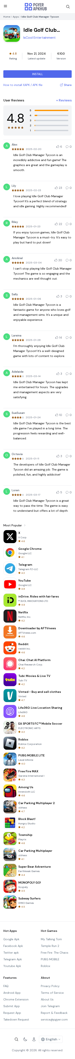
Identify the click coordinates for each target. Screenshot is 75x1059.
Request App (12, 1013)
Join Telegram (50, 1006)
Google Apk (11, 939)
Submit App (11, 1006)
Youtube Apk (12, 966)
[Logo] (36, 7)
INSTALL (37, 74)
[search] (68, 6)
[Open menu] (5, 6)
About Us (47, 999)
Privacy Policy (50, 986)
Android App (12, 993)
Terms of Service (52, 993)
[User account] (34, 1039)
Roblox (45, 966)
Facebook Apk (13, 946)
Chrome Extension (16, 999)
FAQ (6, 986)
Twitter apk (11, 952)
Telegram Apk (12, 959)
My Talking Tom (51, 939)
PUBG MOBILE (50, 959)
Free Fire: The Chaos (54, 952)
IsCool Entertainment (39, 37)
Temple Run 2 (50, 946)
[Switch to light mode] (25, 1039)
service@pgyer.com (54, 1019)
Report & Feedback (54, 1013)
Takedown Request (16, 1019)
